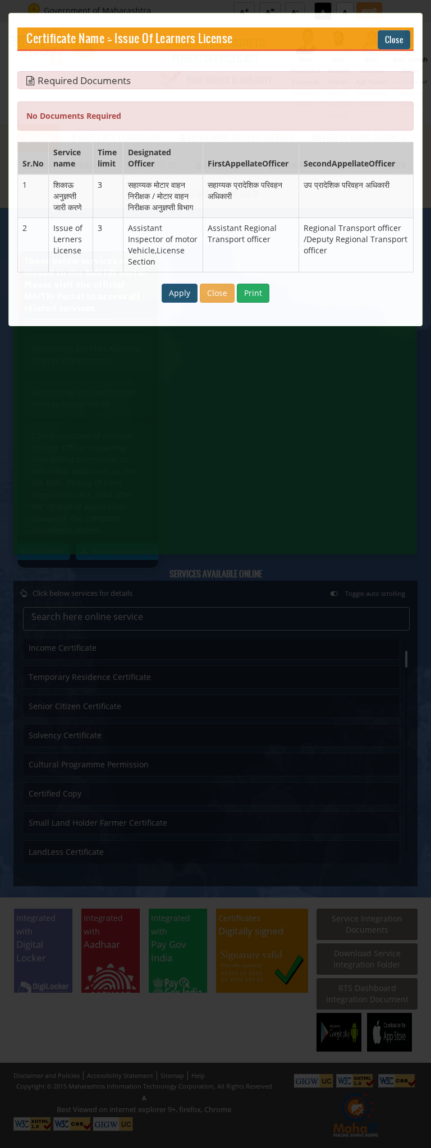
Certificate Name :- (69, 39)
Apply (179, 293)
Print (253, 293)
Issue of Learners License (173, 39)
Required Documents (84, 81)
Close (394, 40)
